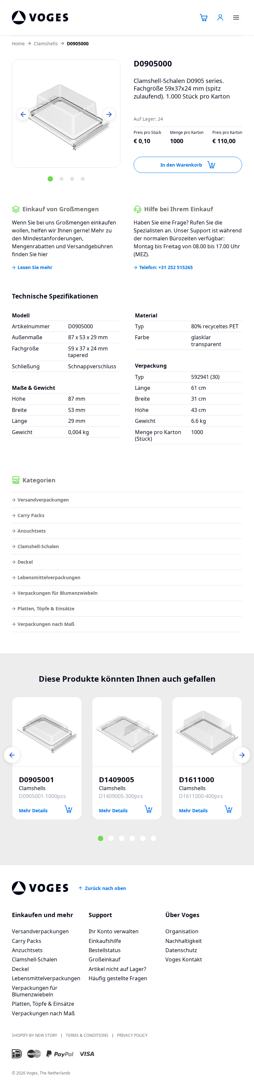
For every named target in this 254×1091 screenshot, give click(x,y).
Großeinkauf (104, 959)
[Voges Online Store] (40, 18)
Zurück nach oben (105, 888)
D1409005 (116, 779)
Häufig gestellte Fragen (118, 978)
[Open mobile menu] (236, 17)
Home (18, 43)
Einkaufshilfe (105, 941)
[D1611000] (207, 731)
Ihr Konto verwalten (114, 931)
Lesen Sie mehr (35, 267)
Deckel (25, 562)
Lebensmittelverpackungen (49, 577)
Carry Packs (31, 515)
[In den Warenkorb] (68, 809)
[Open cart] (203, 17)
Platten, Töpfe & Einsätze (46, 608)
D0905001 (36, 779)
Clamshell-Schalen (38, 546)
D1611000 (196, 779)
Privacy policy (132, 1035)
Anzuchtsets (32, 531)
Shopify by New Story (34, 1035)
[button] (23, 114)
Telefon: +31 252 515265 (166, 267)
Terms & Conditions (87, 1035)
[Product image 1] (66, 113)
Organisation (181, 931)
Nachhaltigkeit (183, 941)
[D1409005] (127, 731)
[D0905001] (47, 731)
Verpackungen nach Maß (46, 624)
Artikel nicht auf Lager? (117, 969)
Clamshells (46, 43)
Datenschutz (181, 950)
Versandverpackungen (43, 500)
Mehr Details (33, 810)
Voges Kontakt (183, 959)
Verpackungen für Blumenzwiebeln (58, 593)
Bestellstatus (105, 950)
